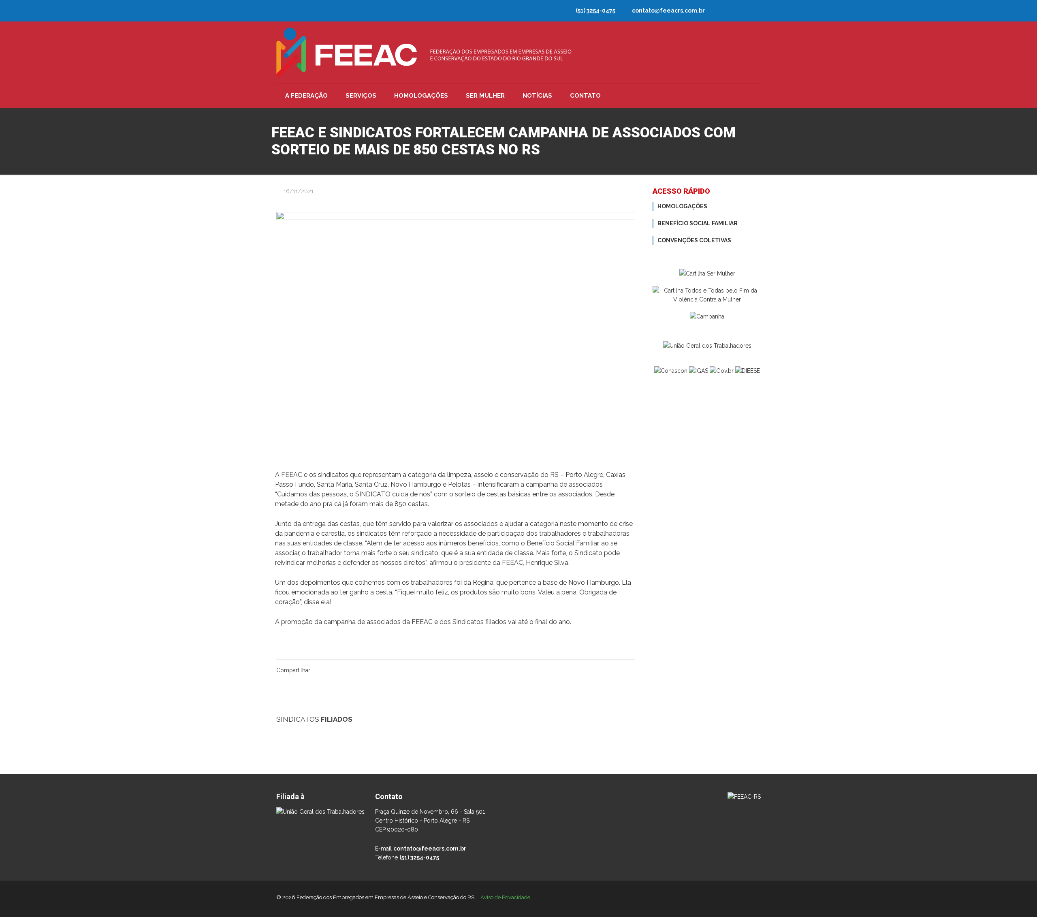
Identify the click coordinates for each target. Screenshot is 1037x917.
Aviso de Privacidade (505, 897)
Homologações (682, 206)
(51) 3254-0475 (595, 10)
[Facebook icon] (754, 11)
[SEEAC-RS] (518, 734)
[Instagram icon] (740, 11)
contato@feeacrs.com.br (668, 10)
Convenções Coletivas (694, 240)
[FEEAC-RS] (424, 52)
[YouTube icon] (726, 11)
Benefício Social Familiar (697, 223)
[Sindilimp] (518, 773)
